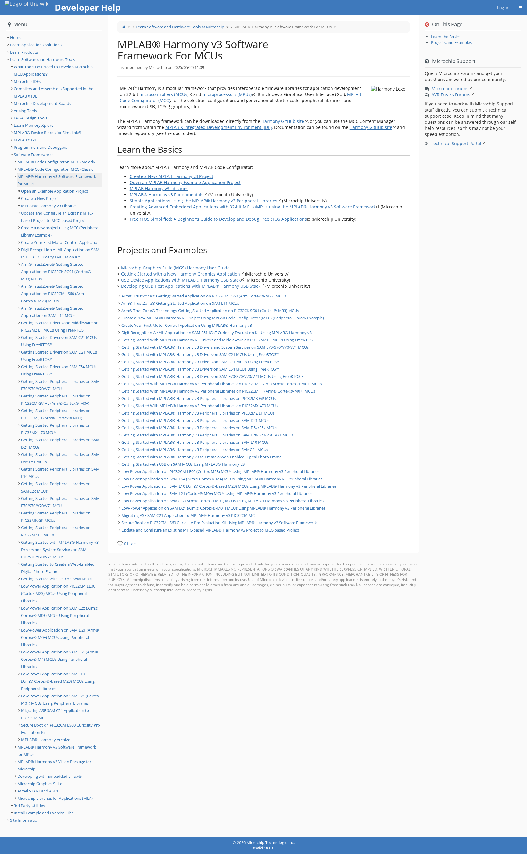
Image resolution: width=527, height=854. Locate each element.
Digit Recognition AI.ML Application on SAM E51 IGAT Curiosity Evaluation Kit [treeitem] (60, 253)
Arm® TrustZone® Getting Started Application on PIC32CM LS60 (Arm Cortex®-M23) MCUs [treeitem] (203, 296)
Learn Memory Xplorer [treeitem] (34, 125)
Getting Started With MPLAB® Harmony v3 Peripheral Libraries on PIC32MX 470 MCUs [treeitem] (199, 405)
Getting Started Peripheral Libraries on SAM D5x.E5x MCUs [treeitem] (60, 458)
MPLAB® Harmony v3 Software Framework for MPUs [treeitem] (56, 750)
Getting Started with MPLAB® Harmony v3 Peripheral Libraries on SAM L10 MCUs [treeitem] (195, 442)
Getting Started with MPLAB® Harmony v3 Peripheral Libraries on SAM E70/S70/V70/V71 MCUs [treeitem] (207, 435)
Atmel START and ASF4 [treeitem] (37, 791)
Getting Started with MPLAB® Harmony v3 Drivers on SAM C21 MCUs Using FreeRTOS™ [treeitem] (200, 354)
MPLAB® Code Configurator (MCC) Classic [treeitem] (55, 169)
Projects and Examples (451, 42)
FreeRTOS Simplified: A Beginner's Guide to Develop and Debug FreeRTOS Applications (218, 219)
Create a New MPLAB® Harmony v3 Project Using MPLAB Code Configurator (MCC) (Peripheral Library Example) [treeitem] (222, 318)
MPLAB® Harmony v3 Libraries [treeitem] (49, 205)
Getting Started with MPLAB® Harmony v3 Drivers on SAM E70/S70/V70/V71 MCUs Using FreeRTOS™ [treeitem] (212, 376)
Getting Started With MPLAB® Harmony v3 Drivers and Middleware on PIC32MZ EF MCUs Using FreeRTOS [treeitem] (217, 340)
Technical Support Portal (456, 143)
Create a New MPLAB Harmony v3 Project (171, 176)
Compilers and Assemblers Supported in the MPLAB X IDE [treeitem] (53, 92)
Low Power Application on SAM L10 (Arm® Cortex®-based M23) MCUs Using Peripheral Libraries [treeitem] (58, 681)
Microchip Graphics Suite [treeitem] (39, 783)
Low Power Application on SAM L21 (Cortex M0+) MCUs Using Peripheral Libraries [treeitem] (60, 699)
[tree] (263, 413)
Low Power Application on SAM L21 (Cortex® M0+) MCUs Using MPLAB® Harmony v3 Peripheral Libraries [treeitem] (216, 493)
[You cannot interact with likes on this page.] (120, 543)
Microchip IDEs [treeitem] (27, 81)
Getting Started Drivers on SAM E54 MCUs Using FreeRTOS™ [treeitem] (58, 370)
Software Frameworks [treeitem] (33, 154)
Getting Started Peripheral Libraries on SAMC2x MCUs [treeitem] (56, 487)
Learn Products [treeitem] (24, 52)
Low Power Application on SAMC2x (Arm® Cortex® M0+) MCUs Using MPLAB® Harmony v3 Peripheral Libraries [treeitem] (222, 501)
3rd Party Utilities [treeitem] (29, 805)
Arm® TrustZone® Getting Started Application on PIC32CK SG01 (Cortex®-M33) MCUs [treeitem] (56, 272)
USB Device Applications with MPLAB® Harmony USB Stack (181, 280)
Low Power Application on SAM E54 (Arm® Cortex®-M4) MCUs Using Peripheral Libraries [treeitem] (59, 659)
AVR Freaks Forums (451, 95)
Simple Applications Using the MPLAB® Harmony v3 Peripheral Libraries (203, 201)
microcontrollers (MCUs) (163, 94)
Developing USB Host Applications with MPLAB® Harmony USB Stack (190, 286)
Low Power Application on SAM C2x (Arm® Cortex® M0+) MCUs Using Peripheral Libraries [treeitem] (59, 615)
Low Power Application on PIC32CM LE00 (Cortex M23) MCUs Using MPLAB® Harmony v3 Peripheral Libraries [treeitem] (220, 471)
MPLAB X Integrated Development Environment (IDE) (218, 127)
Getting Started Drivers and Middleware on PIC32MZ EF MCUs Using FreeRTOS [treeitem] (60, 326)
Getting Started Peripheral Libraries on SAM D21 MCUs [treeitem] (60, 443)
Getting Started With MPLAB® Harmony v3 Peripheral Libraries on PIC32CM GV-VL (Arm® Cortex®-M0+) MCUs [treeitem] (221, 383)
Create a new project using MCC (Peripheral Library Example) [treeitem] (60, 231)
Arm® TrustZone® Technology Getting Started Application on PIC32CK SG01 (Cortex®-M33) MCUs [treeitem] (210, 310)
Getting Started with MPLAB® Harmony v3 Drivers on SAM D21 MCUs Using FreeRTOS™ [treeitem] (200, 362)
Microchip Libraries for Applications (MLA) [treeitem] (55, 798)
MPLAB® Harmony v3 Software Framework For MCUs (283, 27)
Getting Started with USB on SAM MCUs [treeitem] (56, 579)
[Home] (124, 27)
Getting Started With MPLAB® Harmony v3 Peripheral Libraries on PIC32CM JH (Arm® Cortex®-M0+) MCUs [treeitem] (218, 391)
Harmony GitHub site (282, 121)
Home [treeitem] (15, 37)
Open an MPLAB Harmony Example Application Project (185, 182)
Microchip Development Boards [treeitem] (42, 103)
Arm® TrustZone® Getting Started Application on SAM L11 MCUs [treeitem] (180, 303)
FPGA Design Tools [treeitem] (30, 118)
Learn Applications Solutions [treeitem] (36, 45)
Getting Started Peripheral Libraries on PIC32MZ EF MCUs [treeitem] (56, 531)
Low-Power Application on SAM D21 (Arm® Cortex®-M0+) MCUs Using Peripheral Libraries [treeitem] (60, 637)
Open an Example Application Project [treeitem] (54, 191)
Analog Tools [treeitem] (25, 110)
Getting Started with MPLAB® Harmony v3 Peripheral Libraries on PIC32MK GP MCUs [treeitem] (198, 398)
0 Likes (130, 543)
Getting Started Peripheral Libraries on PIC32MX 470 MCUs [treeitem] (56, 428)
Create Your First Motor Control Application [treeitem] (60, 242)
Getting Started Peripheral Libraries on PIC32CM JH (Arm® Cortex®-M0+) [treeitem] (56, 414)
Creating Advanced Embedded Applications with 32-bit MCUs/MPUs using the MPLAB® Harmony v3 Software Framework (253, 207)
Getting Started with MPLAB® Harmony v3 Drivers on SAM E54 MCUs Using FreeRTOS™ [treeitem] (200, 369)
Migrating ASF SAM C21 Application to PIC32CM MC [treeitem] (55, 714)
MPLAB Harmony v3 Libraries (159, 188)
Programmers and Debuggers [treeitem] (40, 147)
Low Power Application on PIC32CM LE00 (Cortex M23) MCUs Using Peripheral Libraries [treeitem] (58, 593)
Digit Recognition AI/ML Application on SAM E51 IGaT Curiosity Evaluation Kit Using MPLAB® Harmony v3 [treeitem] (216, 332)
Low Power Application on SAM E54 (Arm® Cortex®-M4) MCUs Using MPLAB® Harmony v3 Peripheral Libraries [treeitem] (221, 479)
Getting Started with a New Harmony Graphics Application (180, 274)
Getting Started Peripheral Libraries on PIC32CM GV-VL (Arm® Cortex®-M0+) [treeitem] (56, 399)
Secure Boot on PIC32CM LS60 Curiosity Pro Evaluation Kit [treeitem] (60, 728)
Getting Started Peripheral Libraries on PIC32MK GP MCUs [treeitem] (56, 516)
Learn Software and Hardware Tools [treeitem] (42, 59)
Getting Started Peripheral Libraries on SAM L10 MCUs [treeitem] (60, 472)
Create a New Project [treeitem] (40, 198)
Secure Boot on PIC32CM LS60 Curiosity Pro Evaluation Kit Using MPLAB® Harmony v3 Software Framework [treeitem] (219, 522)
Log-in (503, 7)
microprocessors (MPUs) (227, 94)
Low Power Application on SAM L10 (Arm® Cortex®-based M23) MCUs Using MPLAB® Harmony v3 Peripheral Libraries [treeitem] (228, 486)
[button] (103, 426)
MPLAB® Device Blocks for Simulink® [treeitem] (47, 132)
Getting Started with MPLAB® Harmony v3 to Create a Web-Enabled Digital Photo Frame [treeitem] (201, 457)
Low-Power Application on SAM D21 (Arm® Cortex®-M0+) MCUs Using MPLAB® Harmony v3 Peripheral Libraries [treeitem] (223, 508)
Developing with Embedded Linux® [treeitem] (49, 776)
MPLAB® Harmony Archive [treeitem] (45, 739)
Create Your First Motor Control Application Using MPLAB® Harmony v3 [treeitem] (186, 325)
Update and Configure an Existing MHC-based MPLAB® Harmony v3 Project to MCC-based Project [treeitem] (210, 530)
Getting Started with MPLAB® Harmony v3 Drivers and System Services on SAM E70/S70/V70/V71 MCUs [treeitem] (215, 347)
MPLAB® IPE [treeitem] (25, 140)
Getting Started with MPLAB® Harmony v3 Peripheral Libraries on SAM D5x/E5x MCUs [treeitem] (199, 427)
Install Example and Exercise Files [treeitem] (43, 813)
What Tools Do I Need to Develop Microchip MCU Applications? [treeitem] (53, 70)
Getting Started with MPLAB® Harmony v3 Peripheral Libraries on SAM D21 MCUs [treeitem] (195, 420)
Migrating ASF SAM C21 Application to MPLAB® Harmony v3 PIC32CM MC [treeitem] (188, 515)
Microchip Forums (450, 88)
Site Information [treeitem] (25, 820)
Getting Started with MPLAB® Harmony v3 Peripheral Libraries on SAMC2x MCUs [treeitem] (194, 449)
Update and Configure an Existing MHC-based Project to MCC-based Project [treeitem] (57, 216)
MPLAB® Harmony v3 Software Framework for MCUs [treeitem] (56, 180)
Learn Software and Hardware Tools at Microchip (180, 27)
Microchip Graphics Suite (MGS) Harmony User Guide (175, 268)
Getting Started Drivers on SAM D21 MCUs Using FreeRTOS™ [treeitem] (59, 355)
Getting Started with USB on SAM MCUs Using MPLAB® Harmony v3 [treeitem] (183, 464)
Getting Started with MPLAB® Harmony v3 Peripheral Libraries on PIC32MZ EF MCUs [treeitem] (197, 413)
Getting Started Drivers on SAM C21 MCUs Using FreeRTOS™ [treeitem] (59, 341)
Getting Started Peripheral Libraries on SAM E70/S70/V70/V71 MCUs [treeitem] (60, 385)
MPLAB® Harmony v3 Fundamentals (166, 194)
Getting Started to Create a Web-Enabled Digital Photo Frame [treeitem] (58, 567)
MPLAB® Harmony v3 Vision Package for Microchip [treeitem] (54, 765)
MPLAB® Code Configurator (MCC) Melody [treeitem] (56, 162)
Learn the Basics (445, 36)
